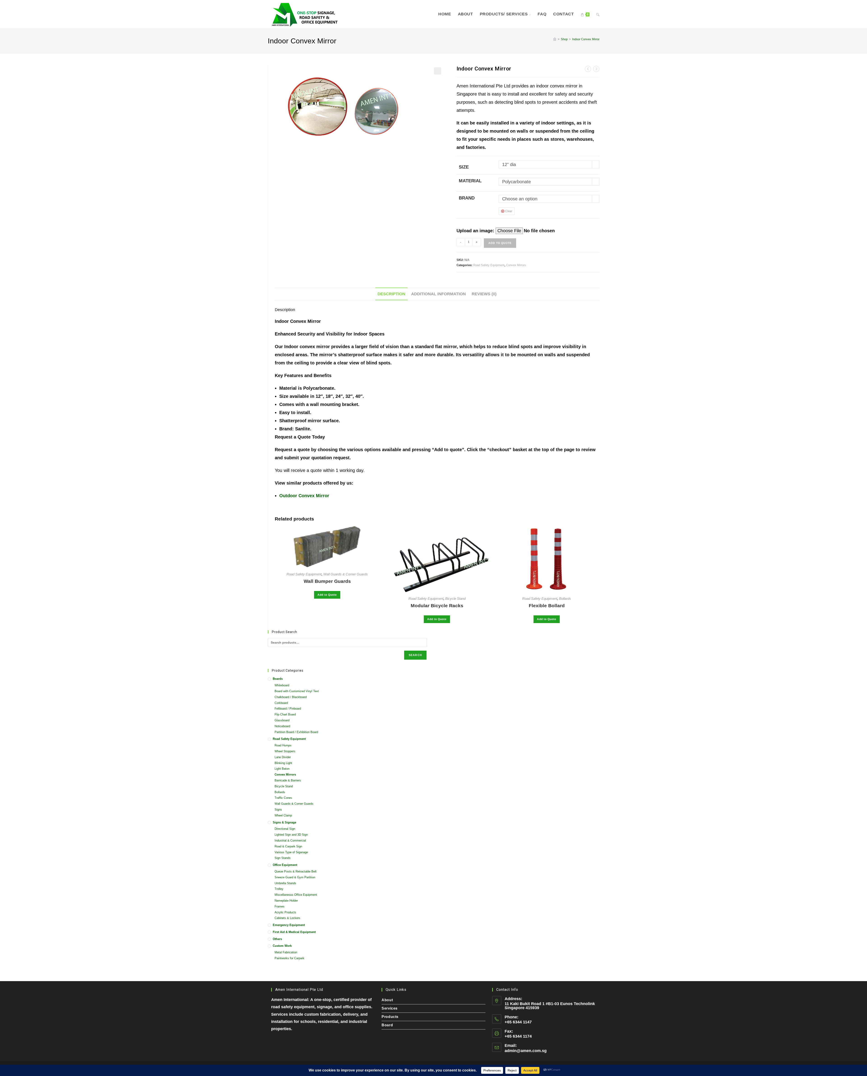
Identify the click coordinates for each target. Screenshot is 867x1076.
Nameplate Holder (286, 900)
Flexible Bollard (547, 605)
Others (277, 939)
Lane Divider (283, 757)
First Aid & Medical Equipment (294, 932)
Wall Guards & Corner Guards (345, 574)
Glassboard (282, 720)
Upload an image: (476, 230)
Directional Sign (285, 828)
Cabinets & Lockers (287, 918)
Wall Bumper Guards (327, 581)
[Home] (554, 39)
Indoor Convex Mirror (585, 39)
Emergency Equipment (289, 925)
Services (390, 1008)
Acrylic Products (285, 912)
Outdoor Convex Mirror (304, 495)
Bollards (565, 598)
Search (415, 655)
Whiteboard (282, 685)
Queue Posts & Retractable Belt (296, 871)
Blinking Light (283, 763)
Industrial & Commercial (290, 840)
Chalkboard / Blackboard (291, 697)
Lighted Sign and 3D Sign (291, 834)
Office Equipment (285, 865)
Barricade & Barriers (288, 780)
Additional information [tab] (438, 294)
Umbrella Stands (285, 883)
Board (387, 1025)
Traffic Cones (283, 797)
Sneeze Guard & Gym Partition (295, 877)
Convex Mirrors (516, 265)
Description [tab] (391, 294)
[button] (437, 71)
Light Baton (282, 768)
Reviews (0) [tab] (484, 294)
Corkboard (281, 703)
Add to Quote (500, 243)
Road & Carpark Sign (288, 846)
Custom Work (282, 945)
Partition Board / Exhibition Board (296, 732)
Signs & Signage (284, 822)
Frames (279, 906)
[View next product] (596, 69)
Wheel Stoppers (285, 751)
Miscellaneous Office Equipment (296, 894)
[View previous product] (588, 69)
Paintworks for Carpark (289, 958)
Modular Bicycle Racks (437, 605)
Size (464, 166)
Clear (508, 211)
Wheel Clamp (283, 815)
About (387, 1000)
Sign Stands (283, 858)
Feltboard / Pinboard (288, 708)
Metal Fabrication (286, 952)
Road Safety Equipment (488, 265)
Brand (467, 197)
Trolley (279, 889)
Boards (278, 678)
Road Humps (283, 745)
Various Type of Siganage (291, 852)
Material (470, 180)
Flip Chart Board (285, 714)
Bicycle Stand (455, 598)
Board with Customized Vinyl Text (297, 691)
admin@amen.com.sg (526, 1050)
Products (390, 1017)
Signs (278, 809)
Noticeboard (282, 726)
